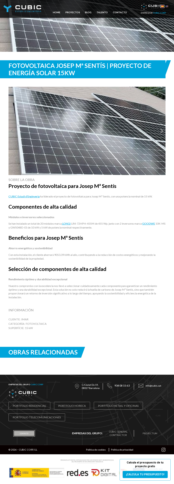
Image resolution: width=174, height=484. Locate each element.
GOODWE (148, 223)
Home (56, 12)
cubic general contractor (118, 433)
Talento (102, 12)
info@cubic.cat (153, 385)
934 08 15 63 (122, 385)
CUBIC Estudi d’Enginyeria (24, 196)
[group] (87, 131)
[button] (12, 131)
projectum (150, 433)
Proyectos (72, 12)
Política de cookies (96, 449)
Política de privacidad (122, 449)
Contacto (120, 12)
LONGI (66, 223)
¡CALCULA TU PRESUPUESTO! (145, 474)
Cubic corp (36, 384)
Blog (88, 12)
